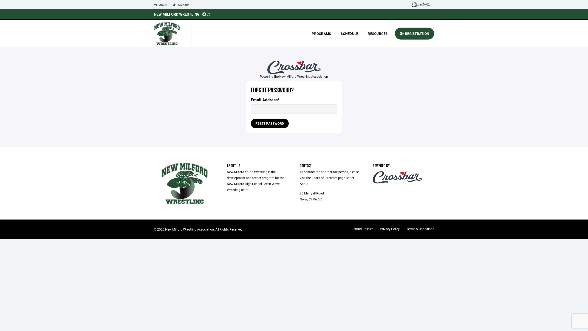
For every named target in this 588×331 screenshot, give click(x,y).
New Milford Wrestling (177, 14)
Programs (321, 33)
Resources (377, 33)
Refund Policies (362, 229)
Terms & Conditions (420, 229)
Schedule (349, 33)
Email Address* (265, 100)
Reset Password (269, 123)
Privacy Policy (390, 229)
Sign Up (183, 4)
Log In (162, 4)
